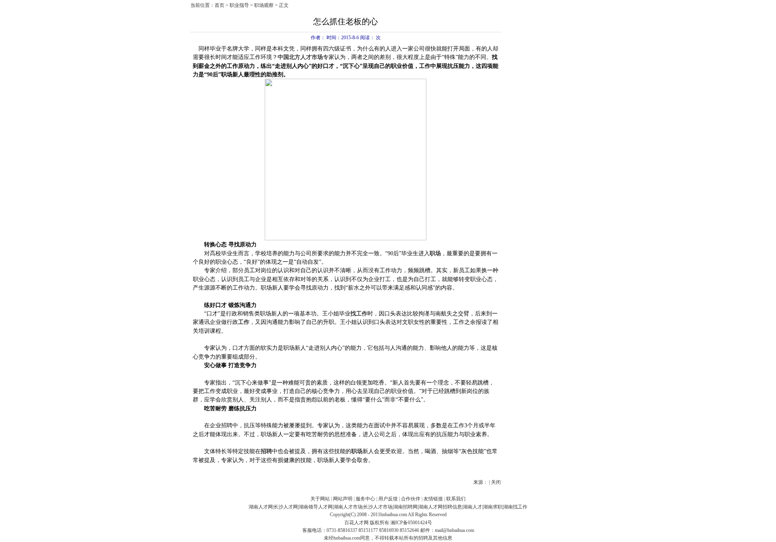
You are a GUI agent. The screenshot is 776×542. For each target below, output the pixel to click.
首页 (219, 5)
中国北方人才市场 (300, 57)
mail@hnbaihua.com (454, 530)
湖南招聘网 (405, 507)
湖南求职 (492, 507)
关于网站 (320, 499)
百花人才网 (356, 522)
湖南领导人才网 (316, 507)
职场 (435, 253)
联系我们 (456, 499)
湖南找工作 (515, 507)
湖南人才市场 (348, 507)
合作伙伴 (410, 499)
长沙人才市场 (377, 507)
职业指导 (239, 5)
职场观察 (264, 5)
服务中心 (365, 499)
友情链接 (433, 499)
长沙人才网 (286, 507)
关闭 (496, 482)
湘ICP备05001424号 (411, 522)
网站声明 (342, 499)
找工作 (358, 314)
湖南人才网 (261, 507)
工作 (243, 322)
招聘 (266, 451)
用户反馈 (388, 499)
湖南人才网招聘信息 (440, 507)
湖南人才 (472, 507)
